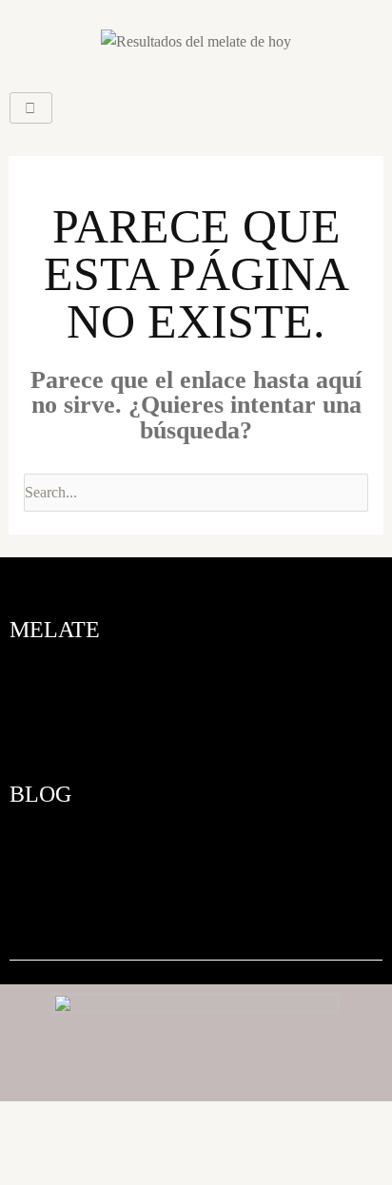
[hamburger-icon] (31, 108)
